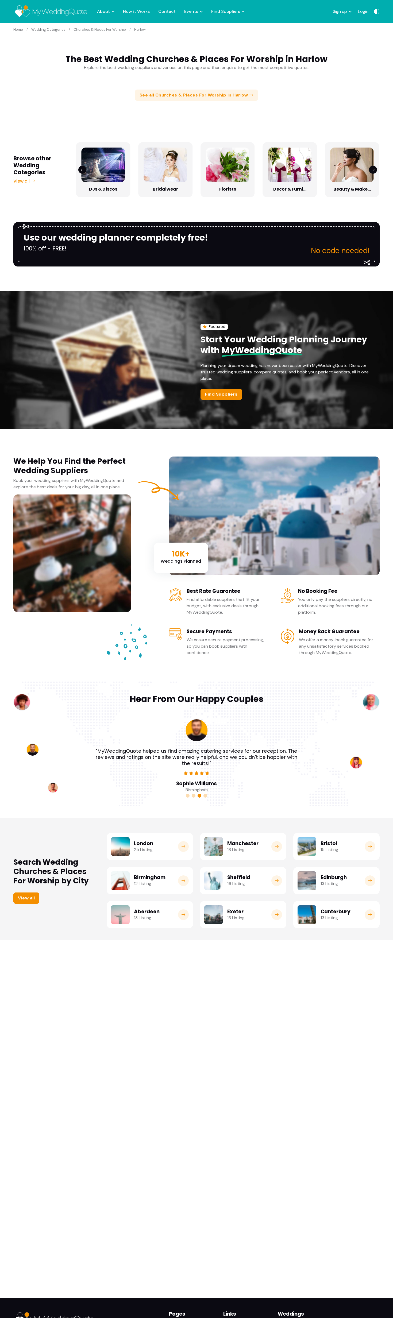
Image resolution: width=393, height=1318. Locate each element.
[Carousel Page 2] (193, 796)
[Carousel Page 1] (188, 796)
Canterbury (335, 911)
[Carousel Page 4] (205, 796)
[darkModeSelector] (377, 11)
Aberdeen (147, 911)
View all (22, 181)
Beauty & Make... (352, 189)
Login (363, 11)
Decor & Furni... (289, 189)
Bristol (329, 843)
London (143, 843)
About (103, 11)
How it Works (136, 11)
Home (18, 29)
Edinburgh (334, 877)
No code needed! (340, 251)
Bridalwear (165, 189)
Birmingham (149, 877)
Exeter (235, 911)
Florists (227, 189)
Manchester (243, 843)
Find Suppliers (225, 11)
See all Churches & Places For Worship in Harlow (194, 95)
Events (191, 11)
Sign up (340, 11)
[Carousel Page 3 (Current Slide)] (199, 796)
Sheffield (238, 877)
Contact (167, 11)
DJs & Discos (103, 189)
